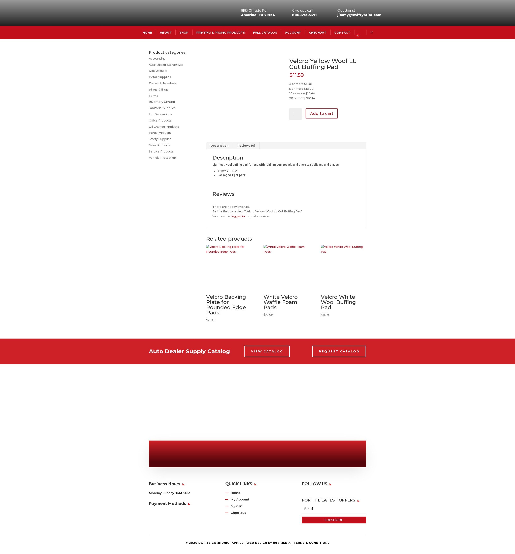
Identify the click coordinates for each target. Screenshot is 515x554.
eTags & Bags (158, 89)
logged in (238, 216)
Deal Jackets (158, 71)
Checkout (317, 32)
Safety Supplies (160, 139)
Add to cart (321, 113)
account (293, 32)
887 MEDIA (282, 542)
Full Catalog (265, 32)
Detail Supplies (160, 77)
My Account (240, 499)
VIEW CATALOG (267, 351)
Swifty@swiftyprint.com (260, 455)
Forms (153, 96)
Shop (183, 32)
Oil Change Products (164, 127)
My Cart (237, 506)
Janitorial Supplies (162, 108)
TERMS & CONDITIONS (312, 542)
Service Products (161, 151)
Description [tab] (219, 145)
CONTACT (342, 32)
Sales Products (160, 145)
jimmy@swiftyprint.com (359, 15)
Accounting (157, 58)
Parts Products (160, 133)
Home (235, 493)
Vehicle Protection (162, 158)
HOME (147, 32)
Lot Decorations (160, 114)
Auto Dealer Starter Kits (166, 65)
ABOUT (165, 32)
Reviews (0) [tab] (246, 145)
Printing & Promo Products (220, 32)
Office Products (160, 120)
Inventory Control (162, 102)
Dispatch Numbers (163, 83)
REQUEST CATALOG (339, 351)
